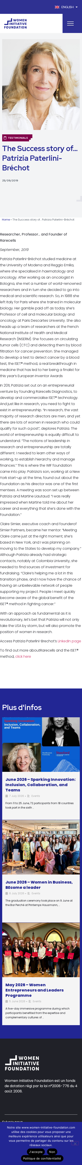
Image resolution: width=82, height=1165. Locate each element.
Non (52, 1152)
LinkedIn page (69, 641)
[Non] (75, 1143)
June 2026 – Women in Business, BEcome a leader (39, 884)
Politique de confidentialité (42, 1158)
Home (6, 219)
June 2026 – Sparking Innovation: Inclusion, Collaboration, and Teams (40, 785)
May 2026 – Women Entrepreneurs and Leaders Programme (34, 990)
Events (35, 796)
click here (23, 656)
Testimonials (18, 138)
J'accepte (36, 1152)
